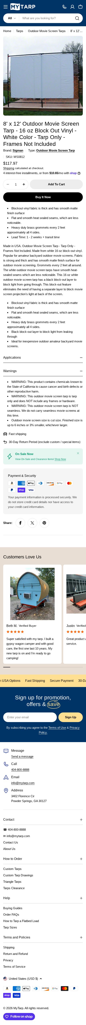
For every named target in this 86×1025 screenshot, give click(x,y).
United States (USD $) (23, 978)
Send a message (22, 756)
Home (7, 31)
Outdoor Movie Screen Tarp (55, 150)
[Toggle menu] (5, 6)
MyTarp (18, 1008)
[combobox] (43, 18)
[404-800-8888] (64, 6)
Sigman (18, 150)
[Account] (72, 6)
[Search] (77, 18)
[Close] (78, 453)
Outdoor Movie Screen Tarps (47, 31)
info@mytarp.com (23, 783)
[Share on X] (32, 523)
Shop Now (60, 459)
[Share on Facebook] (20, 523)
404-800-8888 (20, 769)
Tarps (19, 31)
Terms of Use (57, 727)
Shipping (8, 168)
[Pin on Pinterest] (44, 523)
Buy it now (43, 197)
